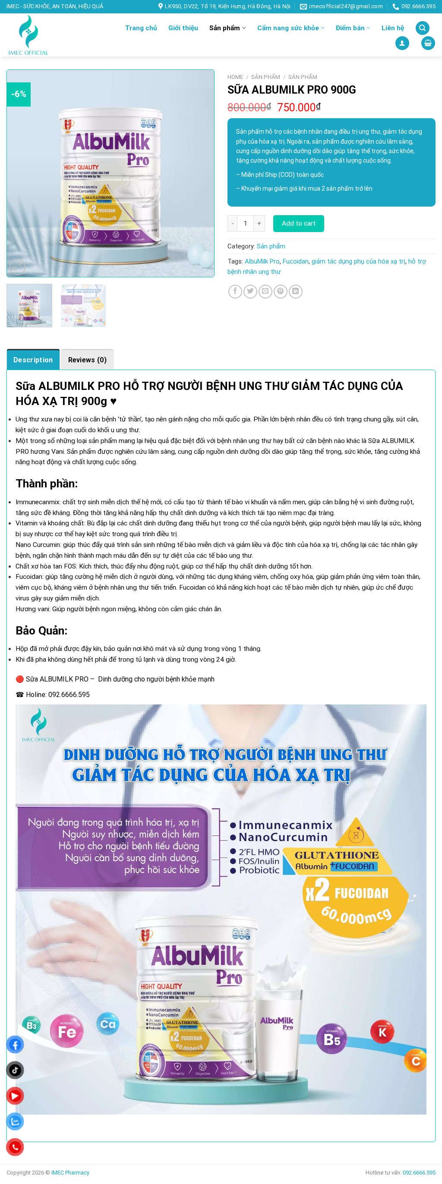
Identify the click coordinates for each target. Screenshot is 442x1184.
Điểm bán (350, 28)
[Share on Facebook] (235, 291)
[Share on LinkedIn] (296, 291)
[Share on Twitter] (250, 291)
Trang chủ (141, 28)
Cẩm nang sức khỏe (288, 28)
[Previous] (21, 173)
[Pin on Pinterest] (280, 291)
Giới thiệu (183, 28)
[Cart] (428, 43)
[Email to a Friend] (265, 291)
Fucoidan (296, 261)
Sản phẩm (224, 28)
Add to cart (299, 223)
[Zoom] (17, 267)
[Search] (422, 28)
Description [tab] (33, 360)
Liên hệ (393, 28)
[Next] (199, 173)
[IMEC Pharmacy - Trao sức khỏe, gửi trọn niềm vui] (47, 35)
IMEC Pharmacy (70, 1172)
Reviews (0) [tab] (87, 360)
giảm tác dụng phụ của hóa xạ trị (358, 261)
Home (235, 77)
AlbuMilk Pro (262, 261)
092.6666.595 (69, 695)
